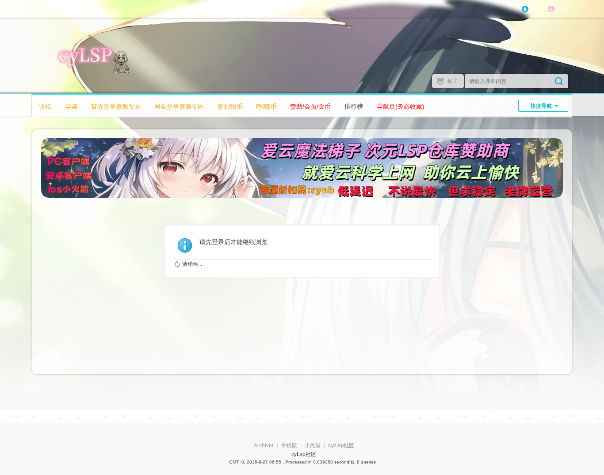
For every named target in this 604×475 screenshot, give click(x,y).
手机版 (289, 445)
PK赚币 (266, 106)
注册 (562, 9)
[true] (559, 81)
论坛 (45, 106)
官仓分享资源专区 (116, 106)
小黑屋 (313, 445)
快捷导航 (541, 106)
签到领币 (230, 106)
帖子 (452, 81)
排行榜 (353, 106)
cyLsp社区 (341, 445)
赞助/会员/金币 (310, 106)
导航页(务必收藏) (400, 106)
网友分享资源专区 (179, 106)
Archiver (264, 445)
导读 (71, 106)
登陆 (536, 9)
